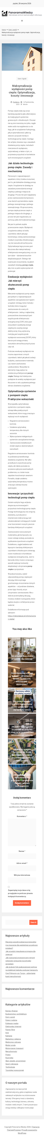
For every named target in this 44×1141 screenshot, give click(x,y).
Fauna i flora (10, 1030)
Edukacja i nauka (12, 1023)
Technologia (10, 1067)
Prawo (8, 1055)
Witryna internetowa (22, 875)
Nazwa (22, 851)
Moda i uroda (11, 1045)
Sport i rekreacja (12, 1064)
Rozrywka (9, 1058)
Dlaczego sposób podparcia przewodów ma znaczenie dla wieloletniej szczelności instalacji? (22, 945)
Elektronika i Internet (13, 1027)
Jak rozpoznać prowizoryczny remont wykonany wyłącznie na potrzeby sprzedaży (20, 961)
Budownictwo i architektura (16, 1014)
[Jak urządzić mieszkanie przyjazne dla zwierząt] (22, 649)
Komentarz (22, 816)
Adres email (22, 863)
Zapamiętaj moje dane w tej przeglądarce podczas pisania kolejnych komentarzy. (20, 893)
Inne (7, 1033)
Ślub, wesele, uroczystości (16, 1061)
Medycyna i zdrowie (13, 1042)
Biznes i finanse (12, 1011)
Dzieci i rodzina (11, 1020)
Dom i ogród (13, 30)
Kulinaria (9, 1036)
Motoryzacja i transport (14, 1048)
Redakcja (16, 102)
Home (4, 30)
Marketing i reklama (13, 1039)
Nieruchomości (11, 1051)
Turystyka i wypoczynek (15, 1070)
